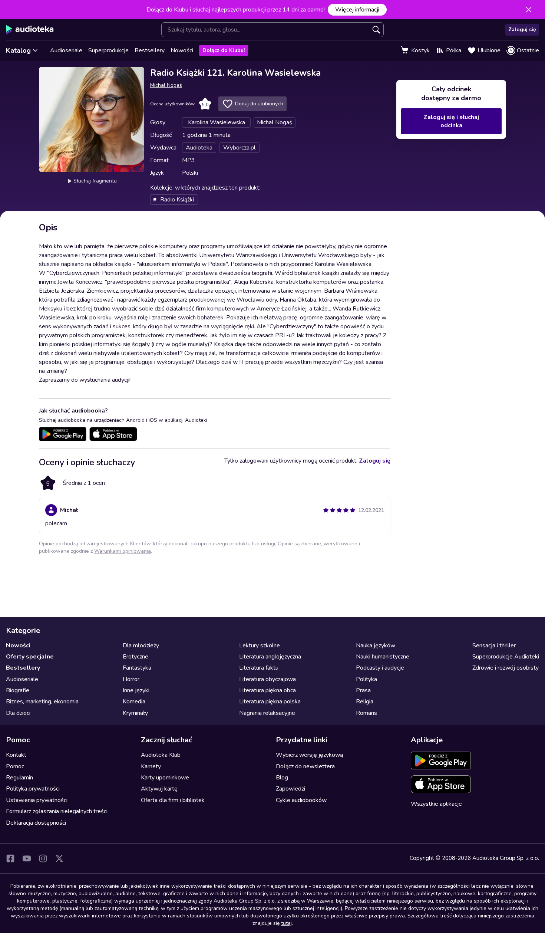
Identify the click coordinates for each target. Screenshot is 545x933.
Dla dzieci (18, 713)
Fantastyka (137, 668)
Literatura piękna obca (267, 690)
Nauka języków (375, 645)
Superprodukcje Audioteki (505, 657)
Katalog (18, 50)
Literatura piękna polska (270, 701)
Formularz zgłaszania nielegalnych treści (57, 811)
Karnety (151, 766)
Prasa (363, 690)
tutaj (286, 923)
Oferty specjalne (30, 657)
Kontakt (16, 755)
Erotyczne (135, 657)
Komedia (134, 701)
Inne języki (136, 690)
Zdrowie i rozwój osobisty (505, 668)
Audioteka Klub (161, 755)
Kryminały (135, 713)
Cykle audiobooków (301, 800)
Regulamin (19, 777)
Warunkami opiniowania (122, 551)
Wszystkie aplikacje (436, 804)
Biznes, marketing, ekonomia (42, 701)
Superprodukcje (108, 50)
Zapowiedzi (290, 789)
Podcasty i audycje (380, 668)
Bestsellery (150, 50)
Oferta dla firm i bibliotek (173, 800)
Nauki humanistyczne (382, 657)
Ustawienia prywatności (36, 800)
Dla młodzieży (141, 645)
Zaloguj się (522, 29)
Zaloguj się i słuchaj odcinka (451, 121)
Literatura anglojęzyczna (270, 657)
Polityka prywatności (33, 789)
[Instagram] (43, 858)
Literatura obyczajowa (267, 679)
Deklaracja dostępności (36, 823)
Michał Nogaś (166, 85)
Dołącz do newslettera (305, 766)
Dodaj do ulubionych (259, 103)
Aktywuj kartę (159, 789)
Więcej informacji (357, 10)
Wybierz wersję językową (309, 755)
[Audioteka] (30, 30)
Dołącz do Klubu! (223, 50)
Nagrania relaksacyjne (267, 713)
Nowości (182, 50)
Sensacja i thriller (494, 645)
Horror (131, 679)
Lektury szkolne (259, 645)
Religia (364, 701)
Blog (282, 777)
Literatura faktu (258, 668)
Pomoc (15, 766)
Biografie (17, 690)
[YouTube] (26, 858)
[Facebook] (10, 858)
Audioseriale (66, 50)
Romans (366, 713)
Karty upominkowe (165, 777)
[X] (59, 858)
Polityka (366, 679)
